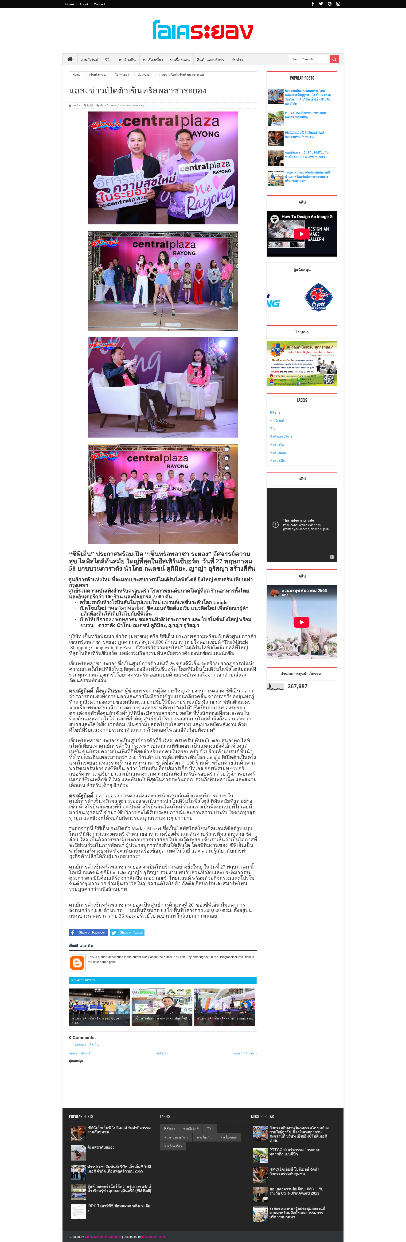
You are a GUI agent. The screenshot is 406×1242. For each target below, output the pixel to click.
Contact (99, 4)
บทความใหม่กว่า (80, 1053)
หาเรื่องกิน (277, 444)
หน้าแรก (162, 1053)
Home (69, 4)
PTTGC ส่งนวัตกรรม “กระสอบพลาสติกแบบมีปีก (294, 1152)
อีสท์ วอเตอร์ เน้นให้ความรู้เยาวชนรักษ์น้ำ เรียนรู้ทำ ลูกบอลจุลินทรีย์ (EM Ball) (119, 1188)
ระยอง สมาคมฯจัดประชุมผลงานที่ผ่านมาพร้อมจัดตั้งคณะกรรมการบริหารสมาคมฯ (307, 177)
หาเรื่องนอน (278, 452)
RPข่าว (275, 412)
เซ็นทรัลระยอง (108, 105)
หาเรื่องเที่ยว (278, 460)
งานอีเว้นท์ (89, 59)
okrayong (138, 105)
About (83, 4)
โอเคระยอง (124, 105)
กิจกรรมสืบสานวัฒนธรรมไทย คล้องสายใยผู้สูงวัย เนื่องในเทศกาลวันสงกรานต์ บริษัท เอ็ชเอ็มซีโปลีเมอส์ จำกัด (299, 1134)
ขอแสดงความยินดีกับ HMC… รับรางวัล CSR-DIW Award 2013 (296, 1191)
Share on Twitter (131, 932)
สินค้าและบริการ (281, 436)
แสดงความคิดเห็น (87, 1044)
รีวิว (272, 428)
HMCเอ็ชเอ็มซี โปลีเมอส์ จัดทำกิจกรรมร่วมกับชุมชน (294, 1171)
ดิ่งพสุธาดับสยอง (100, 1147)
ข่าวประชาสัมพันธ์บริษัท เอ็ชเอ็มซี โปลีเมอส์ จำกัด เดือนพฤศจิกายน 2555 (119, 1169)
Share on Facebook (92, 932)
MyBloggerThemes (154, 1236)
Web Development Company (103, 1236)
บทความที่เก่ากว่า (245, 1053)
